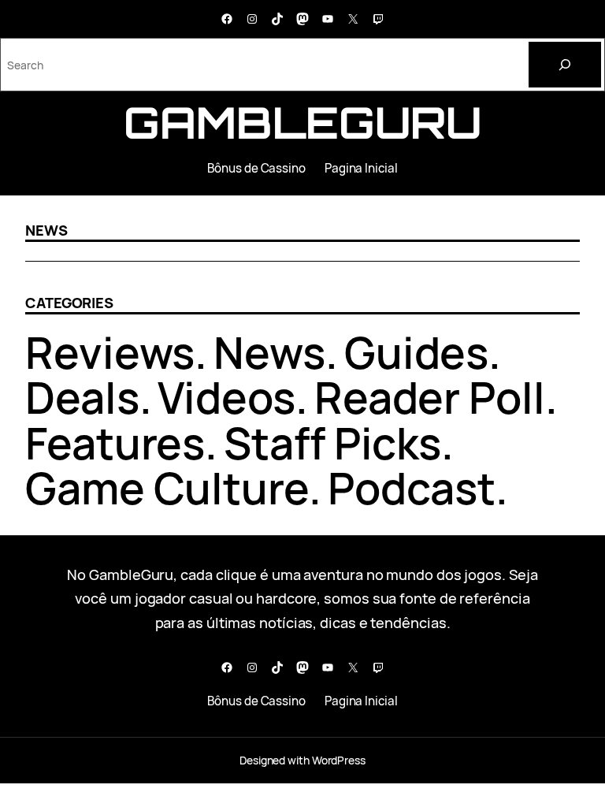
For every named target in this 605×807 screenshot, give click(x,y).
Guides (416, 352)
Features (115, 443)
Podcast (412, 488)
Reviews (110, 352)
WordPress (339, 760)
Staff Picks (332, 443)
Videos (226, 397)
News (269, 352)
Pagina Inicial (361, 168)
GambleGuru (302, 122)
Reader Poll (429, 397)
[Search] (565, 64)
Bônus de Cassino (256, 168)
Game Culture (167, 488)
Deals (82, 397)
